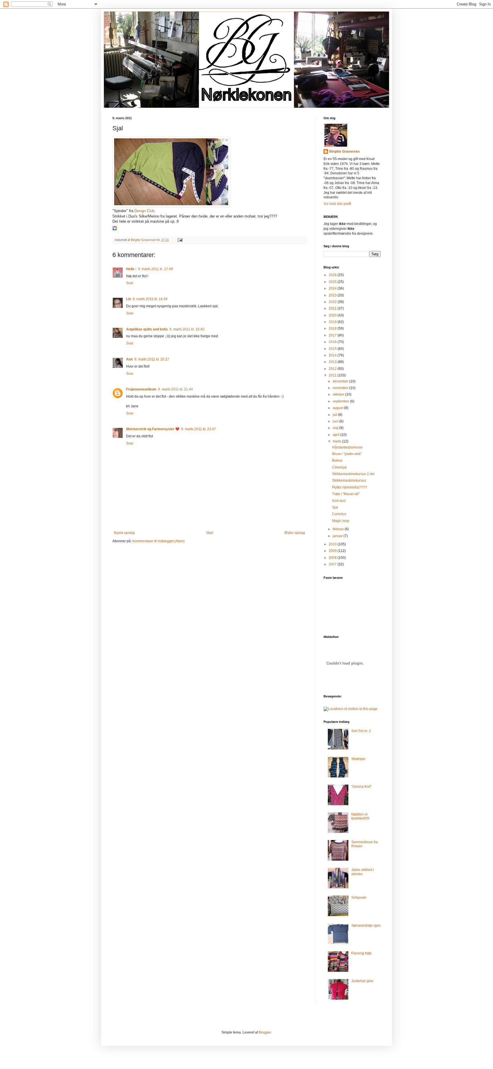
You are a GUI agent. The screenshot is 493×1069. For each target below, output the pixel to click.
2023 (333, 295)
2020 (333, 315)
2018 (333, 328)
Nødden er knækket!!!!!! (360, 816)
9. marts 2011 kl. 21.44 (175, 389)
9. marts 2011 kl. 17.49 (155, 269)
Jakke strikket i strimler (362, 872)
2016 (333, 342)
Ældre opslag (294, 533)
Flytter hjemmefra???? (349, 487)
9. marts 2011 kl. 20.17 (151, 359)
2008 (333, 558)
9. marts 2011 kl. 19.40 (186, 329)
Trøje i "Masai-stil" (346, 494)
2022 (333, 302)
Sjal (335, 507)
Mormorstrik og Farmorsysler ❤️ (152, 429)
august (338, 408)
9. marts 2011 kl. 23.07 (198, 429)
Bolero (337, 460)
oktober (339, 394)
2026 (333, 275)
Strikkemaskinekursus (349, 480)
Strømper (358, 759)
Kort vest (338, 501)
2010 (333, 544)
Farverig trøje (361, 953)
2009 (333, 551)
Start (209, 533)
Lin (128, 299)
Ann (129, 359)
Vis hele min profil (337, 204)
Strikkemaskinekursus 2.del (353, 474)
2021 (333, 308)
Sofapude (358, 898)
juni (336, 421)
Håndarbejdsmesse (347, 447)
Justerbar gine (362, 981)
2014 (333, 355)
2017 (333, 335)
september (341, 401)
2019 (333, 322)
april (336, 435)
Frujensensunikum (141, 389)
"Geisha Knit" (361, 787)
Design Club (144, 211)
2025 (333, 282)
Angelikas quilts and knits (147, 329)
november (341, 388)
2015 (333, 349)
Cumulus (339, 514)
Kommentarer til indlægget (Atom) (158, 541)
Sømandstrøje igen (366, 926)
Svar (129, 283)
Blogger (265, 1032)
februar (339, 529)
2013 (333, 362)
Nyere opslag (124, 533)
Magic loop (340, 521)
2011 (333, 375)
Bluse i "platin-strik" (347, 454)
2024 (333, 288)
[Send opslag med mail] (179, 240)
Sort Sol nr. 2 (361, 731)
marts (337, 441)
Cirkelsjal (339, 467)
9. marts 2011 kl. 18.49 (150, 299)
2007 (333, 564)
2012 (333, 369)
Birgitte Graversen (344, 151)
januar (338, 536)
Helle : (131, 269)
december (341, 381)
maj (336, 428)
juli (335, 415)
